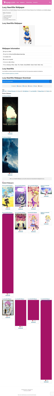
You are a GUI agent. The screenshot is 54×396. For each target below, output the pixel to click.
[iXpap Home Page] (9, 2)
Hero (19, 91)
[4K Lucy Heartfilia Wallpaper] (10, 253)
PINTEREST (40, 86)
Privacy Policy (29, 2)
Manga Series (41, 91)
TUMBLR (35, 86)
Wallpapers (22, 2)
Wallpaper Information (7, 17)
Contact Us (35, 2)
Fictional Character (12, 91)
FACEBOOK (31, 86)
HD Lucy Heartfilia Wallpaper (7, 185)
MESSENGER (20, 86)
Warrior (48, 91)
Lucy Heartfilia (6, 18)
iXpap (18, 2)
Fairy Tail (4, 91)
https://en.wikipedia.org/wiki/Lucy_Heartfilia (10, 73)
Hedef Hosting (24, 394)
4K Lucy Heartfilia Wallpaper (7, 212)
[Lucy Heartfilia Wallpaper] (27, 35)
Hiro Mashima (25, 91)
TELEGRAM (25, 86)
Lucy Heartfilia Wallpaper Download (9, 19)
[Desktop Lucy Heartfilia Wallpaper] (46, 191)
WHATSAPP (14, 86)
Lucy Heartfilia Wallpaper (8, 15)
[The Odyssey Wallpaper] (10, 114)
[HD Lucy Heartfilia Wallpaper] (7, 197)
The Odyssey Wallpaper (6, 95)
